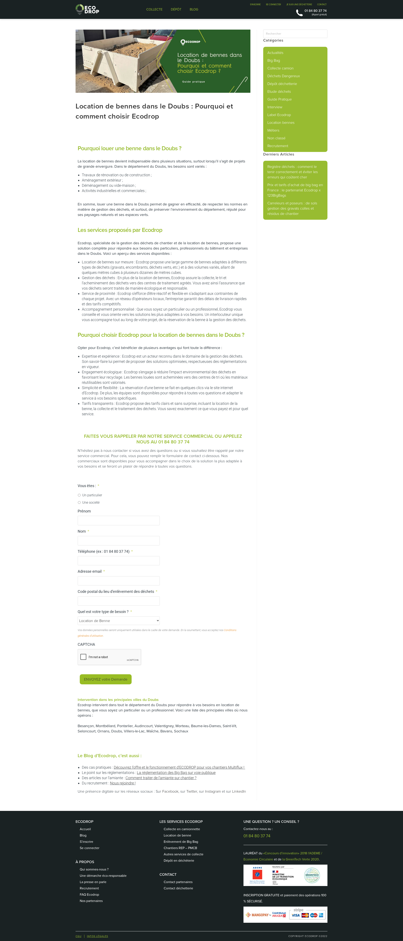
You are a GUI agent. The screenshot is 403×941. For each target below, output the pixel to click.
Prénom (84, 511)
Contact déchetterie (178, 888)
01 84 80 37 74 (174, 441)
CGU (78, 936)
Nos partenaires (91, 900)
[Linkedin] (188, 902)
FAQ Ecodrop (89, 894)
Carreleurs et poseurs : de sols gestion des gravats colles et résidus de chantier (292, 208)
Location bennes (280, 122)
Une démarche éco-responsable (103, 875)
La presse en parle (93, 882)
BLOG (194, 9)
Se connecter (89, 848)
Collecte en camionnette (182, 829)
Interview (274, 107)
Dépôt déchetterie (282, 83)
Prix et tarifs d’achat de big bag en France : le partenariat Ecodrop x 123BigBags (295, 190)
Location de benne (177, 835)
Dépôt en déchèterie (179, 860)
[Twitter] (177, 902)
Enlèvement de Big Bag (181, 841)
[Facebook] (167, 902)
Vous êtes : (88, 486)
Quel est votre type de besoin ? (105, 611)
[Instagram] (198, 902)
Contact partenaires (178, 882)
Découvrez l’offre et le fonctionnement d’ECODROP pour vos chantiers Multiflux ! (179, 767)
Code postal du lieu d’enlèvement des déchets (117, 591)
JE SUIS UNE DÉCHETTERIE (299, 4)
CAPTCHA (86, 644)
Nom (83, 531)
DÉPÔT (176, 9)
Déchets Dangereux (283, 76)
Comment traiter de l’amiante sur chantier (160, 778)
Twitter (191, 791)
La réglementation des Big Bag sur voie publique (176, 772)
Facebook (170, 791)
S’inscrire (86, 841)
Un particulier (92, 495)
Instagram (213, 791)
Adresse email (91, 571)
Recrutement (277, 146)
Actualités (275, 52)
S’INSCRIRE (255, 4)
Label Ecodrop (279, 115)
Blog (83, 835)
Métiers (273, 130)
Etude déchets (279, 91)
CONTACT (322, 4)
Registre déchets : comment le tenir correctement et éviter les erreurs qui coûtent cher (292, 172)
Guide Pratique (279, 99)
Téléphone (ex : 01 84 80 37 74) (105, 551)
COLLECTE (154, 9)
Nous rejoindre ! (123, 783)
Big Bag (273, 60)
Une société (90, 502)
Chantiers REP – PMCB (180, 848)
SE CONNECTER (273, 4)
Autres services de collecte (183, 854)
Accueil (85, 829)
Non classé (276, 138)
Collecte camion (280, 68)
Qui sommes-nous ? (94, 869)
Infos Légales (97, 936)
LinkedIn (239, 791)
